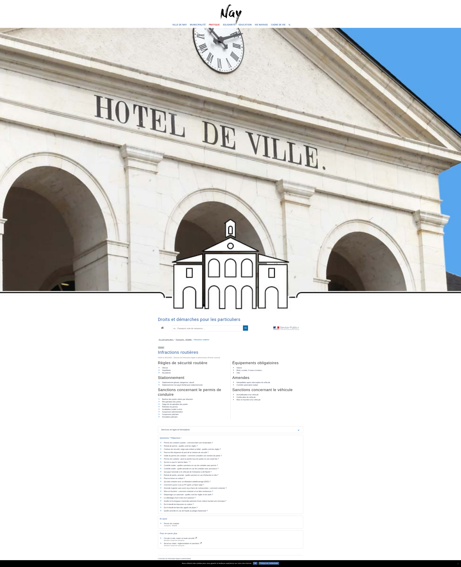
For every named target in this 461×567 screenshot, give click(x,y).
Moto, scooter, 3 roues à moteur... (250, 370)
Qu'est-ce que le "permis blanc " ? (177, 462)
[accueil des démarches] (162, 327)
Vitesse (165, 368)
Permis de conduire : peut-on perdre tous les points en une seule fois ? (191, 459)
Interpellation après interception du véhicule (253, 382)
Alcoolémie (166, 373)
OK (255, 563)
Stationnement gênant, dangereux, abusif (178, 382)
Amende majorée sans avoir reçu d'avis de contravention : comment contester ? (195, 488)
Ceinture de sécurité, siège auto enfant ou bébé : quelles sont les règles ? (192, 449)
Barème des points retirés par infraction (177, 399)
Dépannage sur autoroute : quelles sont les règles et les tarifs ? (188, 495)
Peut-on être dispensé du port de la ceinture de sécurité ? (186, 452)
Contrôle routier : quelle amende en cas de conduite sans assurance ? (191, 469)
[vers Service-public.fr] (286, 328)
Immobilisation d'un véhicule (247, 395)
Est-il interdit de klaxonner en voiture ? (179, 504)
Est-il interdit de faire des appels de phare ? (180, 507)
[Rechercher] (288, 25)
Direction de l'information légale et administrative (175, 558)
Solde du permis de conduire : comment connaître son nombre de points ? (193, 456)
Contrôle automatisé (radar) (247, 385)
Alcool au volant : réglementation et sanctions (182, 543)
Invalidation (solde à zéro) (172, 409)
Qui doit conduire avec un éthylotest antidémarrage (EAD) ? (187, 482)
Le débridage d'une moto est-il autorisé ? (179, 498)
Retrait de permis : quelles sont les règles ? (181, 446)
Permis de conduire (171, 523)
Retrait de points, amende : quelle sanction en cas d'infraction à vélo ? (191, 475)
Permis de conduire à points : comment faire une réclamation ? (188, 443)
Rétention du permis (170, 407)
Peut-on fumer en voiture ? (174, 478)
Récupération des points (171, 402)
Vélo (238, 373)
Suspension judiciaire (170, 414)
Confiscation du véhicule (246, 397)
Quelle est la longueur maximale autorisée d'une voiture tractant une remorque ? (195, 501)
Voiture (239, 368)
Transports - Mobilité (184, 340)
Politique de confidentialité (269, 563)
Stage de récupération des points (175, 404)
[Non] (458, 563)
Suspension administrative (172, 412)
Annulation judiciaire (170, 417)
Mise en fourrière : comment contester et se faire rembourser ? (188, 491)
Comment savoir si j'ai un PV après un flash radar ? (184, 485)
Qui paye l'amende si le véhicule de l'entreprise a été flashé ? (187, 472)
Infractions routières (201, 340)
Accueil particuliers (166, 340)
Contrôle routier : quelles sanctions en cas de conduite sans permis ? (191, 465)
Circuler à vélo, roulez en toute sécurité (179, 538)
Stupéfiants (166, 370)
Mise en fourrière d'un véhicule (248, 400)
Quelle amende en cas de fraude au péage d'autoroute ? (186, 511)
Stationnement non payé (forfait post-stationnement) (182, 385)
